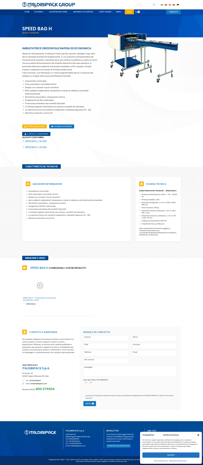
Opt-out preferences (161, 460)
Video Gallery (105, 12)
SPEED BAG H (31, 304)
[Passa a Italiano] (162, 4)
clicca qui (89, 398)
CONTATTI (173, 12)
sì (86, 382)
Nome (135, 337)
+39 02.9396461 (35, 381)
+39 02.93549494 (75, 443)
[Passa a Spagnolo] (170, 4)
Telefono (88, 352)
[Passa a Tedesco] (178, 4)
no (91, 382)
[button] (198, 435)
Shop (129, 12)
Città (86, 344)
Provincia (136, 344)
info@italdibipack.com (39, 384)
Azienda (87, 337)
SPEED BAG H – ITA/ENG (36, 141)
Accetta (171, 455)
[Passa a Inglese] (166, 4)
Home (27, 12)
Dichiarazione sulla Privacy (178, 460)
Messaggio (88, 367)
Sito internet (89, 360)
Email (135, 352)
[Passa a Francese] (174, 4)
